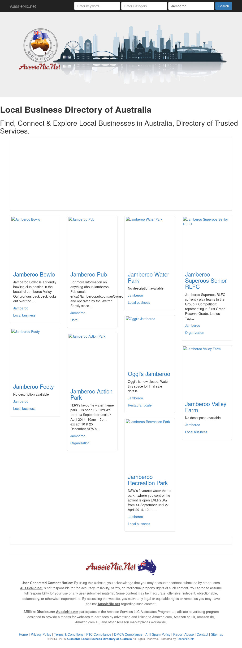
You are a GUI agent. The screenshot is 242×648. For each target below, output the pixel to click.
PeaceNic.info (185, 639)
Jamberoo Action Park (91, 394)
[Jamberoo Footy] (35, 352)
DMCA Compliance (128, 634)
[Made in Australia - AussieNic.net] (121, 54)
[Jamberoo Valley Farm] (207, 370)
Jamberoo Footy (33, 386)
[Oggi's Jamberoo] (150, 340)
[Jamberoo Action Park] (92, 357)
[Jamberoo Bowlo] (35, 240)
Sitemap (217, 634)
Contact (202, 634)
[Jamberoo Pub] (92, 240)
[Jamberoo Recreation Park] (150, 443)
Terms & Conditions (68, 634)
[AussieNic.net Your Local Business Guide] (121, 566)
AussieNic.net (23, 6)
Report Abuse (183, 634)
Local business (24, 315)
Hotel (74, 319)
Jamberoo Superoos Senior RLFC (206, 280)
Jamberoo (20, 308)
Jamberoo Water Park (148, 277)
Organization (194, 332)
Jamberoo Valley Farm (205, 406)
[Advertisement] (121, 174)
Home (23, 634)
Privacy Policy (41, 634)
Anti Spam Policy (157, 634)
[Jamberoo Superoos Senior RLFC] (207, 240)
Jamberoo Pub (88, 274)
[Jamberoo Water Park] (150, 240)
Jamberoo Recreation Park (148, 479)
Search (223, 6)
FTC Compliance (98, 634)
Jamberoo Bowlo (34, 274)
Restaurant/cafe (140, 405)
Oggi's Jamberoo (149, 373)
